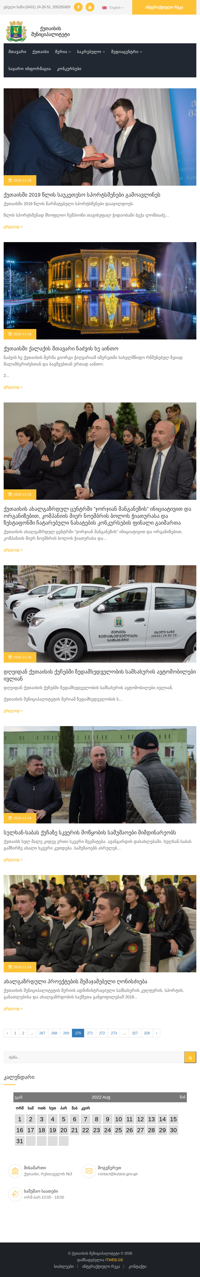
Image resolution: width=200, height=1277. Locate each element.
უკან (18, 1095)
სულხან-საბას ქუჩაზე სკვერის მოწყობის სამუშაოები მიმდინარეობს (90, 833)
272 (102, 1033)
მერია (61, 52)
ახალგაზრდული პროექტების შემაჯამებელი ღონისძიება (75, 981)
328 (147, 1033)
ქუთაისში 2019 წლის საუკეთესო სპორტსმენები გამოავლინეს (82, 195)
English (114, 7)
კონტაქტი (137, 1266)
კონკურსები (69, 69)
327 (135, 1033)
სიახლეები (64, 1266)
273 (114, 1033)
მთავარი (17, 52)
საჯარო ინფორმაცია (30, 69)
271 (90, 1033)
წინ (183, 1095)
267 (42, 1033)
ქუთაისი (40, 52)
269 (66, 1033)
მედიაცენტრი (125, 52)
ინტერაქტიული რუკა (164, 7)
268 (54, 1033)
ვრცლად (12, 227)
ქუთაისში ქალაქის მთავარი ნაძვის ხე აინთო (61, 349)
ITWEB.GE (114, 1260)
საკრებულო (89, 52)
